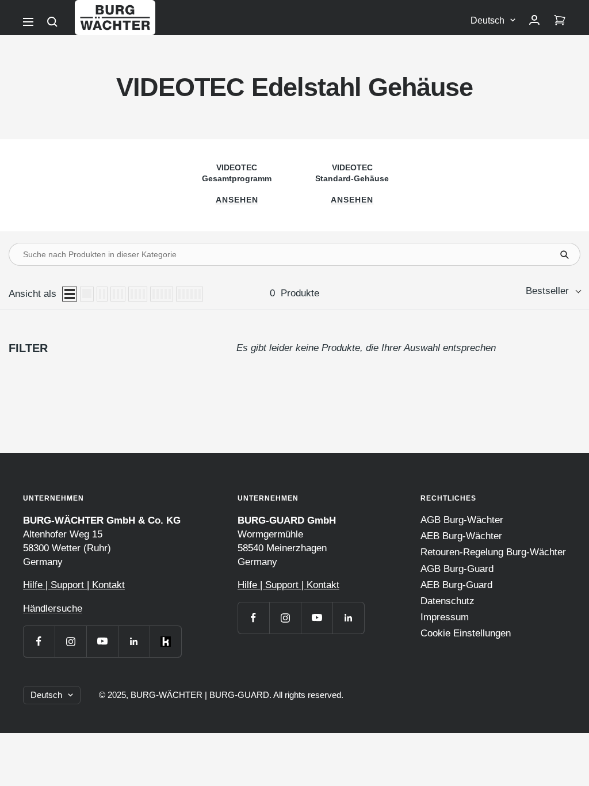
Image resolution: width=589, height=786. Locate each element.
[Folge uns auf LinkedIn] (134, 641)
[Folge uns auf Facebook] (39, 641)
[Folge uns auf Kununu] (165, 641)
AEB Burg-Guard (456, 584)
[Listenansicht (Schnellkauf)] (87, 294)
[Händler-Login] (534, 20)
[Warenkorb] (559, 20)
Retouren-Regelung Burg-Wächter (493, 552)
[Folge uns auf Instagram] (70, 641)
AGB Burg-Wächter (461, 519)
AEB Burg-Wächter (461, 536)
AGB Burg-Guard (457, 568)
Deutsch (487, 20)
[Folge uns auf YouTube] (102, 641)
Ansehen (237, 199)
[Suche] (52, 22)
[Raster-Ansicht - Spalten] (102, 294)
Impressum (444, 617)
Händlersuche (52, 608)
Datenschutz (447, 601)
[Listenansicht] (69, 294)
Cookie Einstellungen (465, 633)
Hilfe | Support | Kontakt (74, 584)
